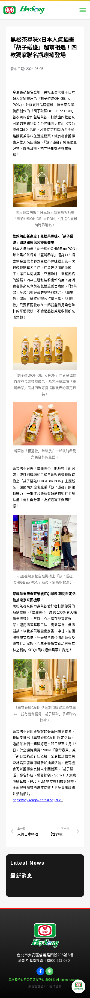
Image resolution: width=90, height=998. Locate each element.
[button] (82, 10)
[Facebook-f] (40, 971)
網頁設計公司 (37, 986)
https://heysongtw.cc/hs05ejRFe (37, 800)
